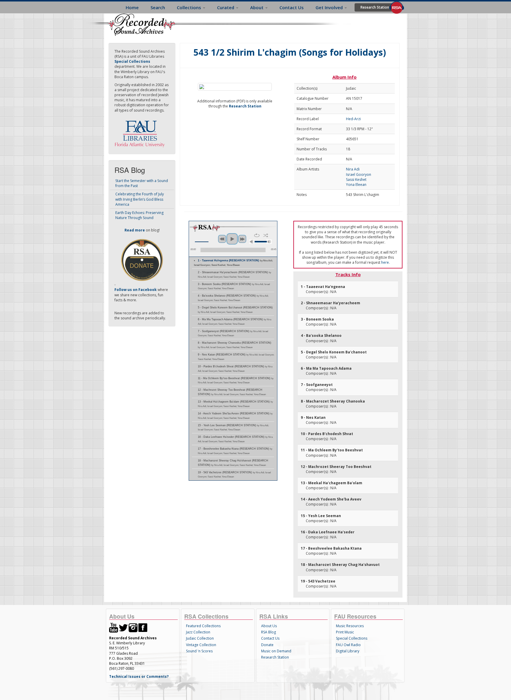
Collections (189, 7)
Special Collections (351, 638)
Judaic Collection (200, 638)
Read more (134, 230)
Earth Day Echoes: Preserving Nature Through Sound (139, 215)
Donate (267, 644)
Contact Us (291, 7)
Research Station (374, 7)
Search (158, 7)
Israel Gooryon (358, 174)
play (232, 239)
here (385, 262)
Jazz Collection (198, 632)
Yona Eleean (356, 184)
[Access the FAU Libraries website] (141, 131)
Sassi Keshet (356, 179)
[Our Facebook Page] (142, 627)
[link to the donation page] (142, 259)
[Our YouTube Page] (113, 627)
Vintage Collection (201, 644)
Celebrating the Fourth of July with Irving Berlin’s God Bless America (139, 199)
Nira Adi (353, 169)
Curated (226, 7)
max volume (269, 241)
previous (222, 239)
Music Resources (350, 625)
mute (252, 241)
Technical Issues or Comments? (139, 676)
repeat (257, 235)
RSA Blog (268, 632)
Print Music (345, 632)
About (257, 7)
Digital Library (347, 651)
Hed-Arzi (353, 118)
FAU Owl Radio (348, 644)
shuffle (265, 235)
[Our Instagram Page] (133, 627)
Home (132, 7)
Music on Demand (276, 651)
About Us (269, 625)
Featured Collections (203, 625)
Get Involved (330, 7)
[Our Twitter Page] (123, 627)
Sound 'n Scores (199, 651)
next (242, 239)
